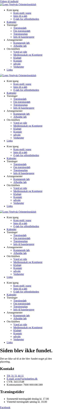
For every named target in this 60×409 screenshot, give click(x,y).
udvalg (16, 63)
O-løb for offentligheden (26, 19)
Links (10, 69)
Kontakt (17, 60)
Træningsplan (20, 34)
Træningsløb (19, 28)
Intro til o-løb (20, 16)
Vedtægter (18, 66)
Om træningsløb (21, 31)
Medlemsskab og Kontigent (27, 54)
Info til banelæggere (23, 36)
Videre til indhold (9, 1)
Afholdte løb (20, 45)
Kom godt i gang (22, 13)
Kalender (11, 22)
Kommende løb (21, 42)
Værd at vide (20, 51)
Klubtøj (17, 57)
